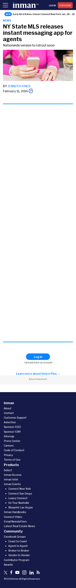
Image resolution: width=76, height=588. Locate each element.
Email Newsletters (15, 521)
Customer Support (15, 417)
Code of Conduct (14, 450)
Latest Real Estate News (19, 526)
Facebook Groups (15, 536)
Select (8, 470)
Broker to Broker (18, 550)
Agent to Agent (18, 545)
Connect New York (19, 488)
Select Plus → (50, 373)
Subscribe (65, 5)
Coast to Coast (17, 541)
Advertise (10, 422)
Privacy (8, 455)
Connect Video (13, 516)
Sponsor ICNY (12, 431)
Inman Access (13, 474)
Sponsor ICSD (12, 426)
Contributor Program (16, 560)
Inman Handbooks (15, 512)
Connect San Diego (20, 493)
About (7, 408)
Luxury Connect (17, 498)
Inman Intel (11, 479)
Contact (9, 413)
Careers (9, 445)
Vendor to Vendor (19, 555)
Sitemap (9, 436)
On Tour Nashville (18, 502)
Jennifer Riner (19, 86)
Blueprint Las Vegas (20, 507)
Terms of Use (12, 459)
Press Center (12, 440)
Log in (52, 5)
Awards (8, 564)
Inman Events (12, 484)
